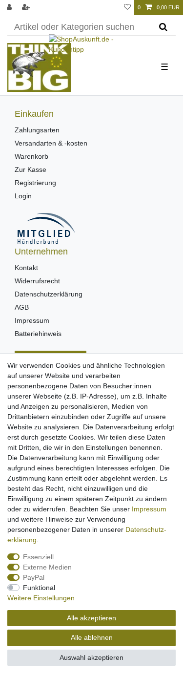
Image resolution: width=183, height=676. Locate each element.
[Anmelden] (10, 7)
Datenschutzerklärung (48, 294)
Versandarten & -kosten (51, 143)
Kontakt (26, 268)
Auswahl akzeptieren (91, 657)
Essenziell (38, 557)
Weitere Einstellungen (41, 598)
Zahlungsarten (37, 130)
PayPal (33, 577)
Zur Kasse (30, 169)
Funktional (39, 588)
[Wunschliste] (127, 7)
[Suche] (163, 27)
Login (23, 196)
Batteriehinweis (38, 334)
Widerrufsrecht (37, 281)
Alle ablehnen (92, 637)
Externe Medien (47, 567)
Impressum (32, 320)
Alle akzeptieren (91, 618)
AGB (22, 307)
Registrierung (35, 183)
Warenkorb (31, 156)
